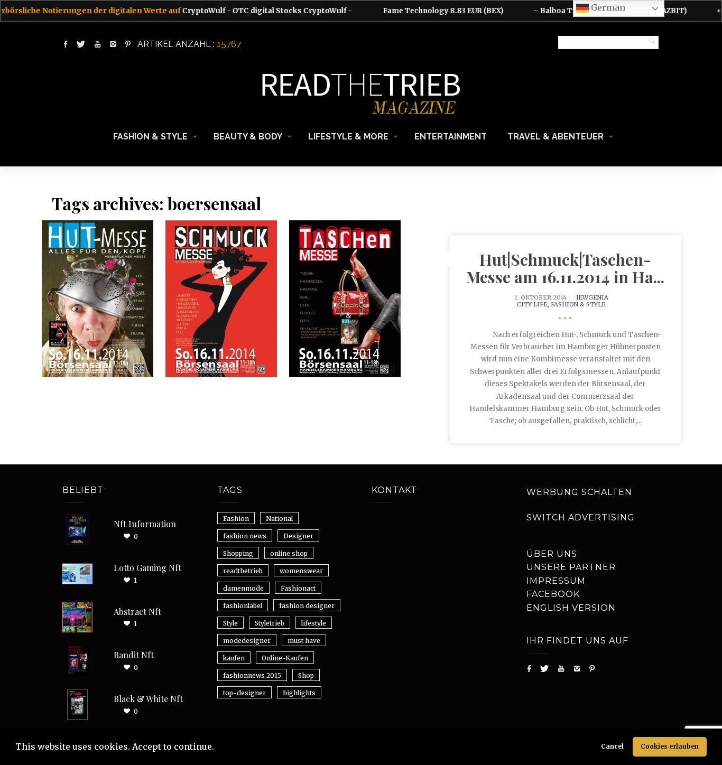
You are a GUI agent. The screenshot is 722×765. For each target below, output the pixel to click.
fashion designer (307, 606)
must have (304, 641)
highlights (299, 693)
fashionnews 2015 (252, 675)
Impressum (556, 581)
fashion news (244, 536)
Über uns (551, 554)
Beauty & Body (248, 137)
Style (230, 623)
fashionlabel (242, 606)
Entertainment (450, 137)
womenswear (301, 571)
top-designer (244, 693)
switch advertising (580, 517)
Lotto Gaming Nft (147, 567)
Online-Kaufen (285, 658)
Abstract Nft (137, 611)
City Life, (534, 304)
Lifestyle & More (348, 137)
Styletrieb (269, 623)
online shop (289, 553)
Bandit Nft (134, 654)
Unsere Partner (571, 567)
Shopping (238, 553)
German (607, 7)
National (279, 519)
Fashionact (298, 588)
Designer (298, 536)
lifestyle (313, 623)
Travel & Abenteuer (555, 137)
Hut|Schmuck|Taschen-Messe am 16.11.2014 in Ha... (565, 268)
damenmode (243, 588)
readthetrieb (243, 571)
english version (571, 608)
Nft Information (145, 523)
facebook (553, 594)
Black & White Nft (148, 698)
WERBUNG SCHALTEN (579, 492)
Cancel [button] (612, 746)
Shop (306, 675)
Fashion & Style (150, 137)
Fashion (236, 519)
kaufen (234, 658)
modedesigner (247, 641)
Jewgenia (592, 297)
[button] (217, 748)
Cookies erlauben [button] (670, 746)
